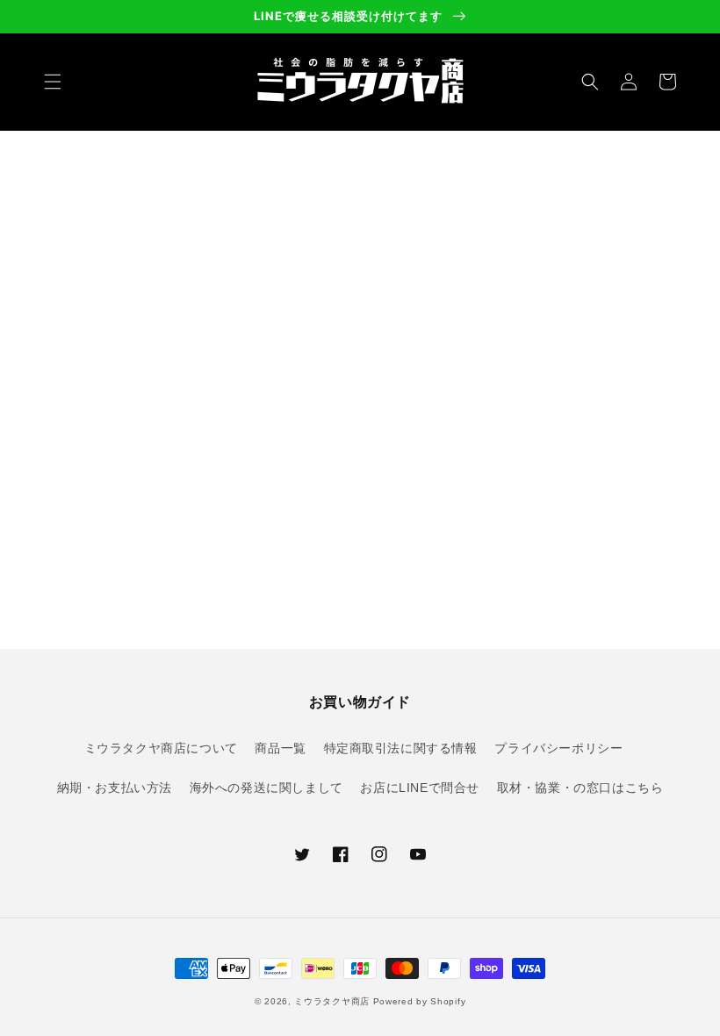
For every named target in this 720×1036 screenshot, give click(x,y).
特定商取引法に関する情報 (401, 748)
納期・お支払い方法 (114, 788)
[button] (52, 81)
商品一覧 (280, 748)
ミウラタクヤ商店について (161, 748)
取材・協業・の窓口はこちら (580, 788)
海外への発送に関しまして (266, 788)
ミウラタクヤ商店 (332, 1001)
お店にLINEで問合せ (419, 788)
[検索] (590, 81)
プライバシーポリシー (558, 748)
